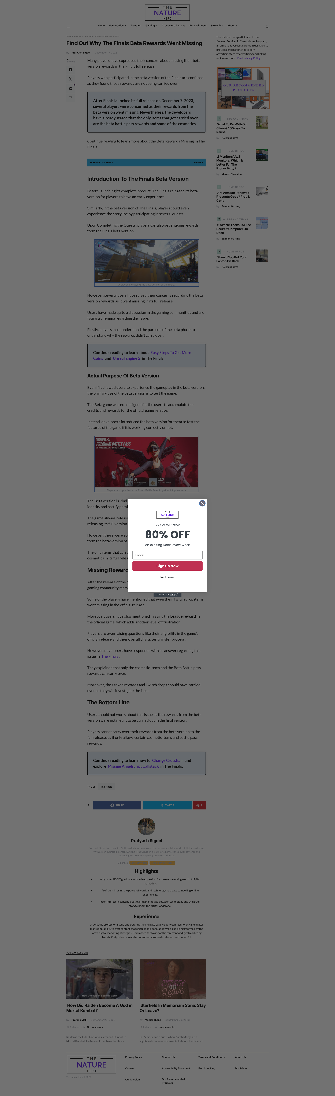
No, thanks (167, 577)
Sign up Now (167, 565)
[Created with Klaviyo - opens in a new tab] (167, 594)
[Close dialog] (202, 503)
